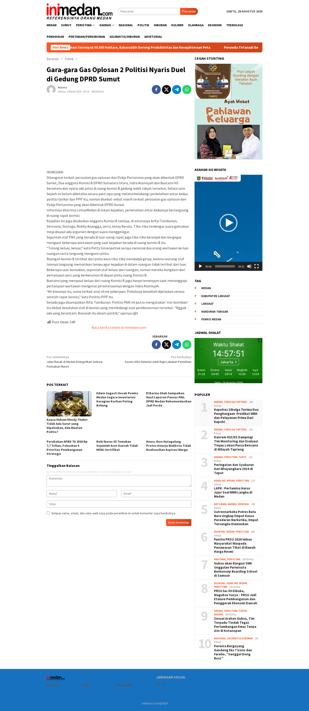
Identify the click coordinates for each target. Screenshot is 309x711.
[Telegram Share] (176, 89)
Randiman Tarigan (214, 312)
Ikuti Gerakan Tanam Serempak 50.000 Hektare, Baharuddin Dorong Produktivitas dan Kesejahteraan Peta (105, 47)
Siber (85, 685)
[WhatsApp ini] (186, 89)
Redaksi (52, 685)
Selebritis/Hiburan (240, 638)
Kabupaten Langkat (215, 296)
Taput (242, 457)
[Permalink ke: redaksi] (51, 89)
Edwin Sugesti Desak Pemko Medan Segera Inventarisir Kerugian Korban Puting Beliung (117, 399)
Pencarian (189, 11)
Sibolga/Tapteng (235, 402)
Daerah (218, 402)
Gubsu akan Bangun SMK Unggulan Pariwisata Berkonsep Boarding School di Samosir (235, 569)
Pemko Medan (211, 319)
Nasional (220, 559)
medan (206, 288)
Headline (220, 480)
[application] (228, 223)
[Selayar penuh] (256, 266)
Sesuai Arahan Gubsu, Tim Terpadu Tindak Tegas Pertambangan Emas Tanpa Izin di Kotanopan (235, 625)
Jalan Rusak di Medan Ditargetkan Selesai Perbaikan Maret (74, 361)
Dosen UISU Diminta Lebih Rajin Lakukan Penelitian (158, 359)
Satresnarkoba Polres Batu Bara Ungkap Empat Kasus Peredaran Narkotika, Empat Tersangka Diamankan (236, 518)
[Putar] (200, 266)
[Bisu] (249, 266)
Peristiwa (230, 457)
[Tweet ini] (166, 89)
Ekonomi (219, 531)
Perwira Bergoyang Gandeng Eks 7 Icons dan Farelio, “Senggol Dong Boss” (233, 652)
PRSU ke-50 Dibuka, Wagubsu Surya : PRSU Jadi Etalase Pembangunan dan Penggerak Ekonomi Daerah (235, 597)
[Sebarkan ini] (156, 89)
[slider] (225, 266)
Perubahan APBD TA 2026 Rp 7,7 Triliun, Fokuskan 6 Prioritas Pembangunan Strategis (67, 447)
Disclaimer (124, 685)
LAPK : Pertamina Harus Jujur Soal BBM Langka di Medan (233, 492)
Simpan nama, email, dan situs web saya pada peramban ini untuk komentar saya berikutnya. (113, 513)
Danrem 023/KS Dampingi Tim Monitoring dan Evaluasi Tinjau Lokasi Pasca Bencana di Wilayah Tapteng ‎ (236, 443)
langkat (207, 304)
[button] (228, 223)
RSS (163, 685)
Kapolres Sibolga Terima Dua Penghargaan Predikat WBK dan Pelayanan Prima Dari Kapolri (236, 416)
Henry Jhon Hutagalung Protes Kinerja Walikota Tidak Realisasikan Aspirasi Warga (168, 445)
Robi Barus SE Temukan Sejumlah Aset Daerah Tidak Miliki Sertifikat (117, 445)
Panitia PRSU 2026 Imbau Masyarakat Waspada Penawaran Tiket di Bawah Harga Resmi (235, 545)
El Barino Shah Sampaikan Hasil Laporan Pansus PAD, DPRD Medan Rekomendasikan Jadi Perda (168, 399)
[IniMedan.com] (80, 11)
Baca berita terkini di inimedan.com (119, 327)
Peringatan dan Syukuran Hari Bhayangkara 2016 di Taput (234, 469)
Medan (231, 480)
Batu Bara (220, 504)
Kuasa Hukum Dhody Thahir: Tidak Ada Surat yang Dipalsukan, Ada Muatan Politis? (67, 426)
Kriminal (243, 504)
